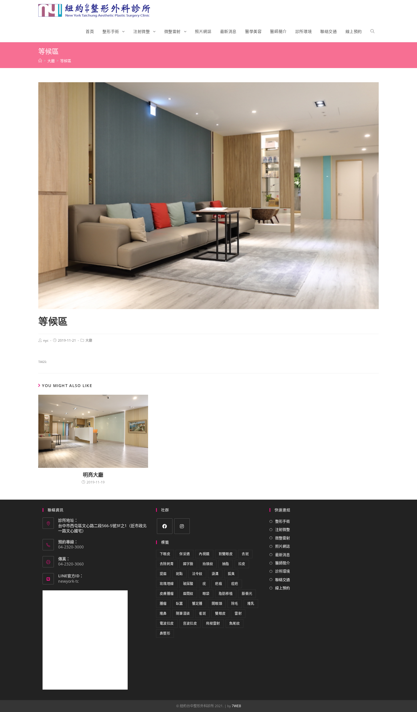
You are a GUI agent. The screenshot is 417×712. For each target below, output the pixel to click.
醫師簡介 (282, 562)
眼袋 (206, 593)
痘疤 (234, 583)
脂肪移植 (226, 593)
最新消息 (282, 554)
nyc (46, 340)
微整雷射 (282, 537)
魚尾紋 (234, 623)
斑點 (179, 573)
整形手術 (282, 521)
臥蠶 (179, 603)
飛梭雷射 (213, 623)
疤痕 (218, 583)
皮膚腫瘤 (167, 593)
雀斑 (202, 613)
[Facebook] (164, 526)
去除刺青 (167, 563)
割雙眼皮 (226, 554)
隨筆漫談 (183, 613)
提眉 (163, 573)
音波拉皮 (190, 623)
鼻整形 (165, 633)
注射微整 (282, 529)
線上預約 (282, 587)
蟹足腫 (197, 603)
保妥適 (184, 554)
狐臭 (231, 573)
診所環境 (282, 571)
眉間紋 (188, 593)
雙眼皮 (220, 613)
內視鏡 (204, 554)
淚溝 (215, 573)
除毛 (234, 603)
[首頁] (40, 60)
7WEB (236, 705)
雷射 (238, 613)
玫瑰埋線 (167, 583)
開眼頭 (217, 603)
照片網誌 (282, 546)
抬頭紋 (208, 563)
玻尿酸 (188, 583)
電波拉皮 (167, 623)
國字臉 (188, 563)
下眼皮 (165, 554)
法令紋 (197, 573)
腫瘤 (163, 603)
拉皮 (241, 563)
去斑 (245, 554)
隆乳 (250, 603)
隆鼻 (163, 613)
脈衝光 (247, 593)
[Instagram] (182, 526)
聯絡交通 (282, 579)
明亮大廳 (93, 474)
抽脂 (225, 563)
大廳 (88, 340)
